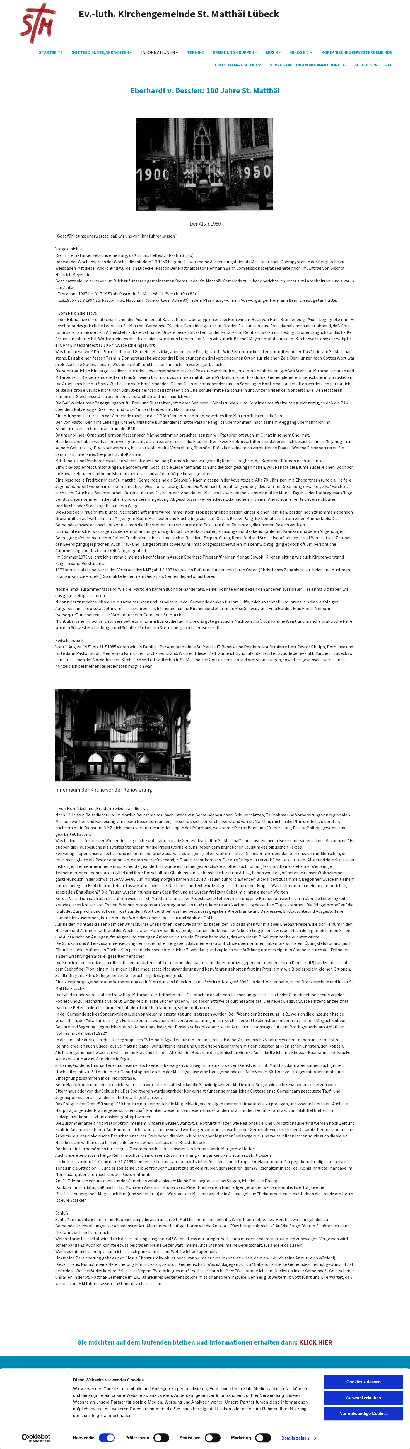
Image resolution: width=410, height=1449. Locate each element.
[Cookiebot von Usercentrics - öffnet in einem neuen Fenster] (36, 1438)
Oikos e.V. (300, 52)
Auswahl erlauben (363, 1397)
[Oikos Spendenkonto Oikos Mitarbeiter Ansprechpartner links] (311, 52)
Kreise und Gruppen (233, 52)
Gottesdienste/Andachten (100, 52)
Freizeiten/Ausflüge (236, 65)
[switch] (161, 1437)
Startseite (50, 52)
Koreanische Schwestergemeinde (357, 52)
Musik (272, 52)
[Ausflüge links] (259, 65)
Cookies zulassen (363, 1381)
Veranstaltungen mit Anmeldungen (308, 65)
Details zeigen (295, 1438)
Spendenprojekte (373, 65)
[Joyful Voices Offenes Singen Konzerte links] (279, 52)
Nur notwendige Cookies (363, 1413)
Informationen (158, 52)
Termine (195, 52)
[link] (102, 52)
